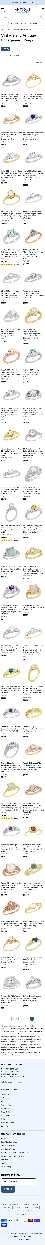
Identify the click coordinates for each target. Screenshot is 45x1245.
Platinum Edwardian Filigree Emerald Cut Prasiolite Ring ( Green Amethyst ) (11, 569)
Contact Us (5, 1094)
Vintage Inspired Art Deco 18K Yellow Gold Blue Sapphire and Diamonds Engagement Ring (32, 961)
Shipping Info (6, 1109)
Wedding (26, 1204)
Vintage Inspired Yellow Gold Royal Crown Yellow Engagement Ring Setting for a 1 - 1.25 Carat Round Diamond (33, 690)
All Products (21, 1214)
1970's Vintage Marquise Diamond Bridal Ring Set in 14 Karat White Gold (32, 998)
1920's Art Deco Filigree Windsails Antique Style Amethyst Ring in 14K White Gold (11, 848)
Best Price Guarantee (9, 1142)
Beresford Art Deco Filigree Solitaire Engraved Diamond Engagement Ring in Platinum (11, 490)
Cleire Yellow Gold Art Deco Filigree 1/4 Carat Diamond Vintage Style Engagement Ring (33, 97)
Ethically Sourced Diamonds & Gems (14, 1153)
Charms (26, 1207)
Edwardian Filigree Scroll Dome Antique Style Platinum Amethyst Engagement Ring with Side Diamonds (11, 609)
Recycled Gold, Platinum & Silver (13, 1156)
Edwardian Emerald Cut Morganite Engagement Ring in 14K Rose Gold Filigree (11, 924)
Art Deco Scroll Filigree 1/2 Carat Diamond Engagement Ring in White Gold (11, 648)
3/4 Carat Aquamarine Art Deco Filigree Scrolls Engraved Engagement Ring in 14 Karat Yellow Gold (11, 807)
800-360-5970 (28, 3)
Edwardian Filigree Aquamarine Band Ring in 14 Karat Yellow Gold (33, 729)
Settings (36, 1204)
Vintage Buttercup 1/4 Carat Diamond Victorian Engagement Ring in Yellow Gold (11, 452)
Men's (8, 1211)
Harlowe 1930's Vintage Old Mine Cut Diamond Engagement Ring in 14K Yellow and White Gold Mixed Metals (33, 650)
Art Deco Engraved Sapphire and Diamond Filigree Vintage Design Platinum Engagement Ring (33, 136)
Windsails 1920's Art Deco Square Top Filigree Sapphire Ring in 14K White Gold (11, 729)
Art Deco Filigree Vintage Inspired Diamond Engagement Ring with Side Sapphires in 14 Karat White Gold (33, 412)
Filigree (35, 1207)
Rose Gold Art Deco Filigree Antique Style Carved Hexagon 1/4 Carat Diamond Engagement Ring (11, 373)
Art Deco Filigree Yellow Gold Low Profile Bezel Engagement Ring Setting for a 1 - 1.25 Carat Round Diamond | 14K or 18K (32, 334)
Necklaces (7, 1207)
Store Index (18, 1239)
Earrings (17, 1207)
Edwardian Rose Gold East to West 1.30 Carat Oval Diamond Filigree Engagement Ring (11, 136)
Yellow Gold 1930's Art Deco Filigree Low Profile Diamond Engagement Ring (33, 924)
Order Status (6, 1112)
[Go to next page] (32, 1019)
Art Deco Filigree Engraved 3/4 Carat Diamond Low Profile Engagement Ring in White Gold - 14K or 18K (32, 490)
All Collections (30, 1211)
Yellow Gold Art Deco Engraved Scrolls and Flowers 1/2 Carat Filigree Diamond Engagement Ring (33, 570)
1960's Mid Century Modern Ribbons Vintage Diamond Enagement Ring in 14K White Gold (33, 215)
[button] (7, 265)
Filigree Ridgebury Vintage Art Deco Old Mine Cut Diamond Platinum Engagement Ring (10, 333)
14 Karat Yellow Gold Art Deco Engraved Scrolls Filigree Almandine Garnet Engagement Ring (32, 848)
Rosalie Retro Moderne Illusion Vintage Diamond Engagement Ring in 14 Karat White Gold (33, 294)
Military (3, 1119)
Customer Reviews (8, 1146)
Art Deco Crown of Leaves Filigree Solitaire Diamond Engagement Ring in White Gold (10, 529)
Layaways (4, 1126)
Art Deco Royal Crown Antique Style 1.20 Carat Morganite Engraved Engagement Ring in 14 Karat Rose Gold (33, 808)
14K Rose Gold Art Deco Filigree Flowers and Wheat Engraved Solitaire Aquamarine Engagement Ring (33, 254)
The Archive (18, 1211)
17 (27, 1019)
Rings (4, 1204)
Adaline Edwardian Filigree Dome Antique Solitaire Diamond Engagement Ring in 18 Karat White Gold (11, 97)
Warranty (4, 1160)
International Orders (8, 1116)
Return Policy (6, 1105)
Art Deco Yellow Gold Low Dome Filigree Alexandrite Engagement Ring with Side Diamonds (11, 689)
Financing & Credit (8, 1123)
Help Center (5, 1098)
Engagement (14, 1204)
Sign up (8, 1189)
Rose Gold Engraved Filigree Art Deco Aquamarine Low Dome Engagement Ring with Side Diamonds (33, 766)
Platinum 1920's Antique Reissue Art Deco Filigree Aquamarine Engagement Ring (32, 373)
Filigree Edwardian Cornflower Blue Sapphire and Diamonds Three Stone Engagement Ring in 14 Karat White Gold (11, 767)
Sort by (39, 63)
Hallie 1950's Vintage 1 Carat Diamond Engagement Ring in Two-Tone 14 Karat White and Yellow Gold (11, 174)
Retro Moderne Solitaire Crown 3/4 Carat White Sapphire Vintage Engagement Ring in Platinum (9, 412)
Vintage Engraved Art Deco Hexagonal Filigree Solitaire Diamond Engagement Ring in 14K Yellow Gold (11, 215)
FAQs (3, 1101)
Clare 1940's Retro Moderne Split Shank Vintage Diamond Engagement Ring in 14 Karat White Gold (11, 294)
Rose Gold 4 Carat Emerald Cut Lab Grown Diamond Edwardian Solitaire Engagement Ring (11, 886)
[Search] (41, 17)
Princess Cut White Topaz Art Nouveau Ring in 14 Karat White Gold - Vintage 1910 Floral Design (11, 999)
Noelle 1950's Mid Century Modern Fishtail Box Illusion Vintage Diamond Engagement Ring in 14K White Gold (33, 175)
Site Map (27, 1239)
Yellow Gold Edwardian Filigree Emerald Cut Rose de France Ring (33, 607)
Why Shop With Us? (8, 1149)
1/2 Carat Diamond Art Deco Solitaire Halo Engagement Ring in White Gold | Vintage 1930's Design (33, 452)
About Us (4, 1163)
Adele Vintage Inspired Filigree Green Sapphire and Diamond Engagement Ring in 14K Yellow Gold (33, 886)
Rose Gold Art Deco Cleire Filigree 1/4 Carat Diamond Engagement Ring (10, 960)
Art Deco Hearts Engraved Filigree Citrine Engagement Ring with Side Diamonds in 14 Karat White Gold (33, 529)
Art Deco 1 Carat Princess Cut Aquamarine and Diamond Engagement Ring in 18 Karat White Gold (11, 253)
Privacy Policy (6, 1167)
